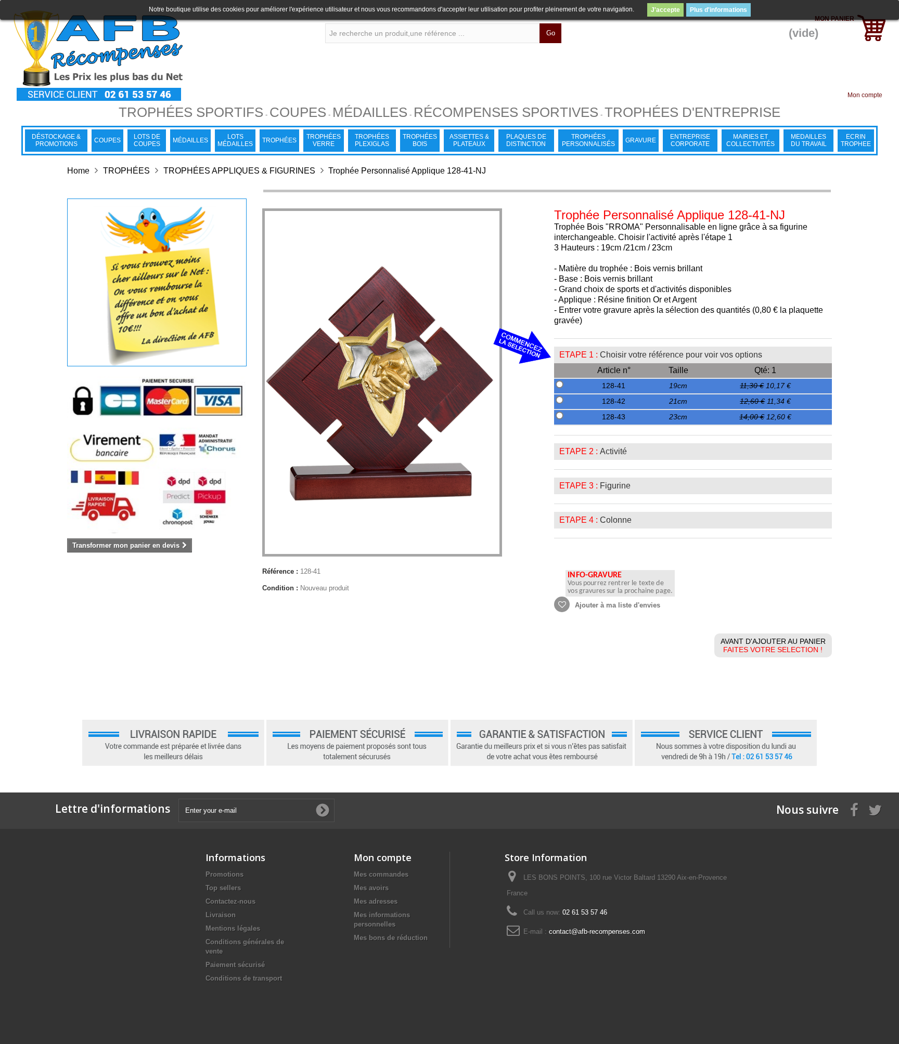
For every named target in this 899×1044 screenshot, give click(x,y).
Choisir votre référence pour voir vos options (681, 354)
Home (78, 170)
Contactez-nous (230, 901)
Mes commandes (381, 874)
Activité (613, 451)
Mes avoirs (371, 888)
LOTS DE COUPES (147, 140)
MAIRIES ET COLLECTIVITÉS (750, 140)
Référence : (280, 571)
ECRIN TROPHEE (856, 140)
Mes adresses (375, 901)
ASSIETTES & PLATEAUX (469, 140)
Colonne (616, 520)
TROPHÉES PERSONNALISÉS (588, 140)
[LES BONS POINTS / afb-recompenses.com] (154, 55)
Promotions (224, 874)
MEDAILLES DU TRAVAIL (809, 140)
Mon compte (864, 95)
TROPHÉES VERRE (323, 140)
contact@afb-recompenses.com (597, 931)
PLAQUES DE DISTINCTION (526, 140)
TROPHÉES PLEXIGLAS (372, 140)
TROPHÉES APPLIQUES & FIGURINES (239, 170)
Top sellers (223, 888)
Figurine (615, 485)
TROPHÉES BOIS (420, 140)
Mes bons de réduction (391, 938)
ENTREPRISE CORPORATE (690, 140)
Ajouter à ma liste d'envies (616, 605)
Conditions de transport (244, 978)
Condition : (280, 588)
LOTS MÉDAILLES (235, 140)
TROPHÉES (279, 140)
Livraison (221, 915)
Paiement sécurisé (235, 965)
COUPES (107, 140)
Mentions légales (233, 928)
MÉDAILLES (190, 140)
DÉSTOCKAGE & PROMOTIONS (56, 140)
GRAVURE (640, 140)
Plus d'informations (718, 10)
